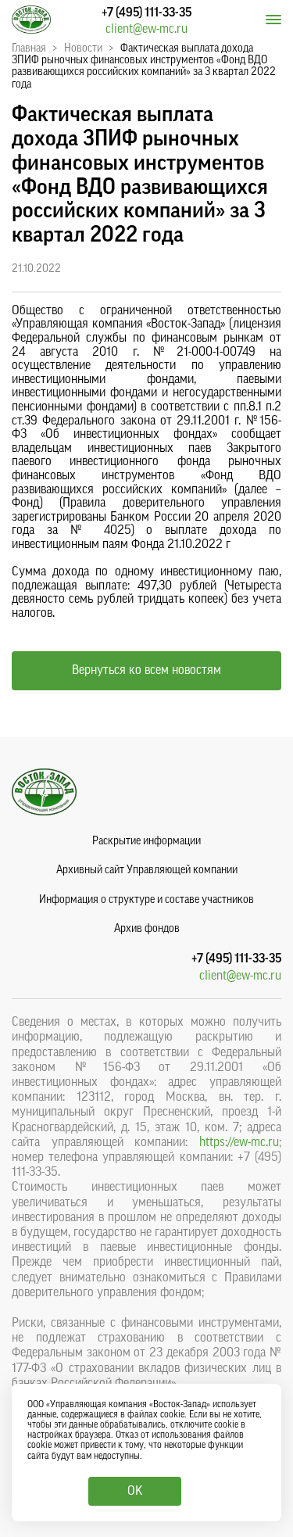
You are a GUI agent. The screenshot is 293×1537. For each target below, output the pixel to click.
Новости (83, 48)
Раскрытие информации (146, 841)
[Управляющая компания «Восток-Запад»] (31, 29)
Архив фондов (147, 928)
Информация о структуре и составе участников (146, 899)
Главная (29, 48)
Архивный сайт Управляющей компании (147, 870)
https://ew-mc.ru (239, 1142)
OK (134, 1491)
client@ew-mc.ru (146, 29)
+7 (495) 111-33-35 (146, 12)
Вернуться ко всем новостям (146, 670)
